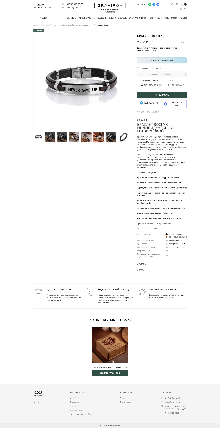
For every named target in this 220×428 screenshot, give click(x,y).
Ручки (144, 18)
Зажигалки (134, 18)
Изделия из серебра (117, 18)
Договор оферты (77, 410)
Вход (122, 398)
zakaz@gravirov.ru (73, 7)
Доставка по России (42, 7)
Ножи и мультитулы (159, 18)
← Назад (38, 30)
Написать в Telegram (153, 4)
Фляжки (174, 18)
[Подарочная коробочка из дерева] (110, 345)
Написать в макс (176, 103)
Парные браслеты (86, 18)
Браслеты (71, 18)
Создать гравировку (110, 373)
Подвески (102, 18)
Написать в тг (151, 103)
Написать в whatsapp (149, 4)
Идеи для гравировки (162, 60)
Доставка (74, 398)
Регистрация (125, 402)
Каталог (43, 18)
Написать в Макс (157, 4)
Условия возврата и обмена (81, 414)
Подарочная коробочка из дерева (110, 367)
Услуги (183, 18)
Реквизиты (74, 402)
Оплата (73, 406)
